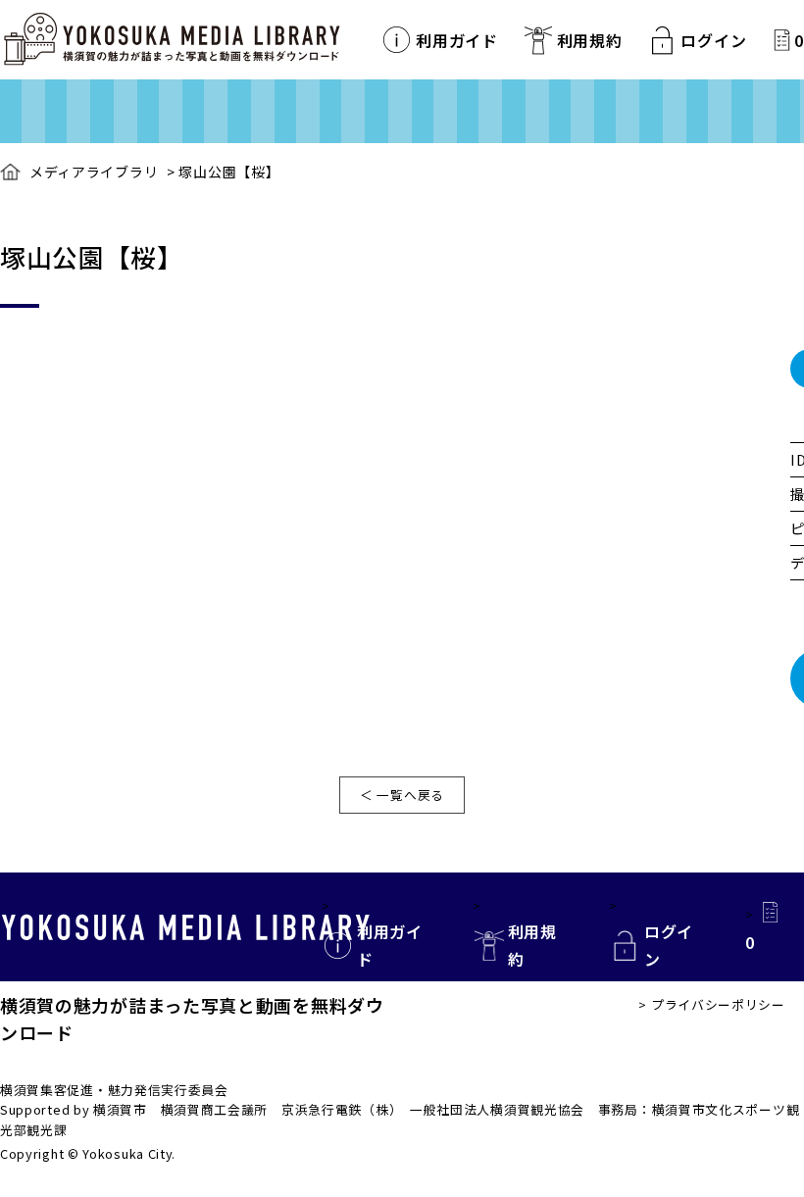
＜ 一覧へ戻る (402, 794)
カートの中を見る (782, 40)
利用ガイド (457, 40)
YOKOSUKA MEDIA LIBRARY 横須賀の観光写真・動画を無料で (171, 40)
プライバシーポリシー (718, 1004)
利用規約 (590, 40)
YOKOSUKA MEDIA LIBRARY (186, 927)
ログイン (713, 40)
